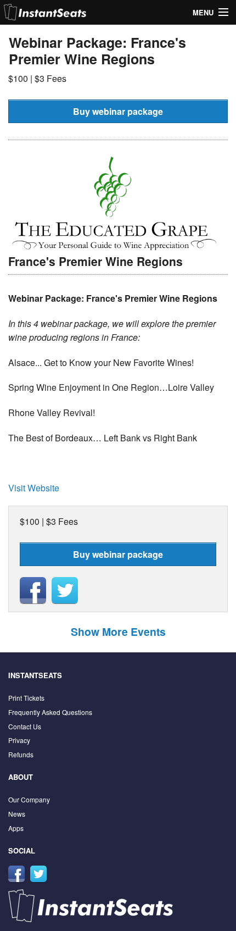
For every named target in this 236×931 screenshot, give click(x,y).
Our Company (29, 799)
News (16, 813)
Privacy (19, 740)
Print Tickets (26, 697)
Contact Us (24, 726)
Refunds (20, 754)
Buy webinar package (118, 111)
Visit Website (33, 487)
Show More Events (118, 631)
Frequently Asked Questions (50, 712)
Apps (16, 828)
